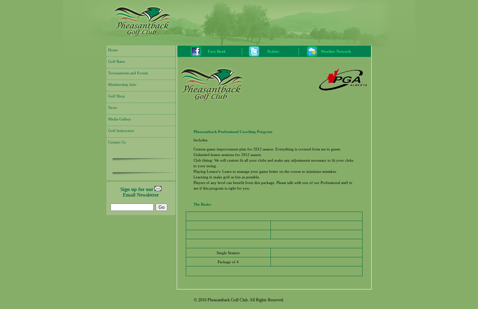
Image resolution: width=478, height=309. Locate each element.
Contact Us (117, 142)
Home (113, 50)
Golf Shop (116, 96)
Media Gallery (119, 119)
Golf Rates (116, 61)
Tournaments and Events (128, 73)
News (112, 107)
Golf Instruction (121, 130)
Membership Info (122, 84)
